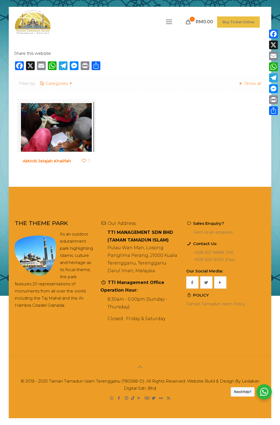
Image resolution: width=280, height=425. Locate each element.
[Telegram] (273, 77)
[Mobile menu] (169, 22)
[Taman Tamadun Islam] (33, 22)
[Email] (273, 55)
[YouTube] (139, 398)
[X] (273, 44)
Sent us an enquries (213, 232)
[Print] (273, 99)
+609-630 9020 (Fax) (214, 259)
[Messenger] (273, 88)
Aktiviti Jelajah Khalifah (47, 160)
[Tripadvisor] (146, 398)
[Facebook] (119, 398)
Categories (57, 83)
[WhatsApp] (112, 398)
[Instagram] (126, 398)
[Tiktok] (133, 398)
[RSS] (168, 398)
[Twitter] (154, 398)
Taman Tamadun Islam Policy (215, 303)
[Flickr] (161, 398)
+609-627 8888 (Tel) (213, 252)
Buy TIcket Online (238, 22)
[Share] (273, 110)
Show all (252, 83)
